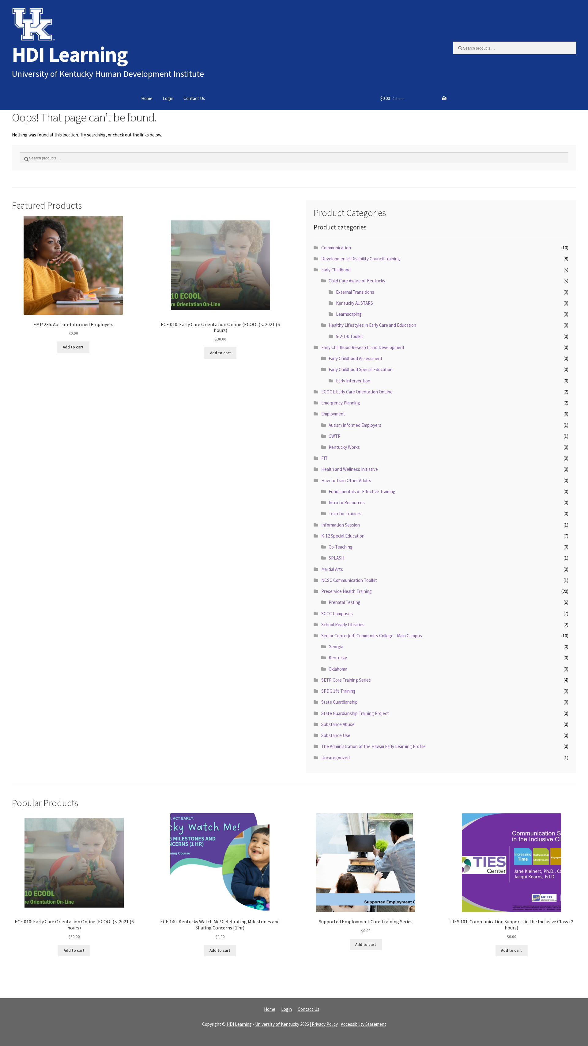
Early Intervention (353, 381)
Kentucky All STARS (354, 303)
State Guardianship (339, 702)
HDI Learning (70, 54)
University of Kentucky (277, 1024)
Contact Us (194, 98)
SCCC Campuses (337, 613)
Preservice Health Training (346, 591)
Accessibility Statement (363, 1024)
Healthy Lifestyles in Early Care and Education (372, 325)
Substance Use (335, 735)
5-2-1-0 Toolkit (349, 336)
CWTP (335, 436)
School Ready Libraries (342, 624)
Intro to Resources (347, 502)
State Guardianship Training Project (355, 713)
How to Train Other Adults (346, 480)
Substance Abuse (338, 724)
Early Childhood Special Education (361, 369)
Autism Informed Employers (355, 425)
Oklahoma (338, 669)
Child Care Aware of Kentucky (357, 281)
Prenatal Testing (344, 602)
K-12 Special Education (342, 536)
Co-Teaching (340, 547)
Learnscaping (349, 314)
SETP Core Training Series (346, 680)
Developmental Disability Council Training (360, 259)
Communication (336, 248)
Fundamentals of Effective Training (362, 491)
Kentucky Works (344, 447)
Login (168, 98)
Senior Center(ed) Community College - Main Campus (371, 635)
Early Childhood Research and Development (363, 347)
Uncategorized (335, 758)
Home (147, 98)
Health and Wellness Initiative (349, 469)
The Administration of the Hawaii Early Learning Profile (373, 746)
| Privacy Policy (324, 1024)
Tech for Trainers (345, 513)
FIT (324, 458)
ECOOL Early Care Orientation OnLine (357, 392)
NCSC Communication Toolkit (349, 580)
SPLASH (336, 558)
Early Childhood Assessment (356, 358)
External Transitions (355, 292)
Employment (333, 414)
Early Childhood (336, 270)
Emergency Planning (340, 403)
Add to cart (73, 347)
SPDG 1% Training (338, 691)
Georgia (336, 647)
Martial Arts (332, 569)
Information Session (340, 525)
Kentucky (338, 658)
